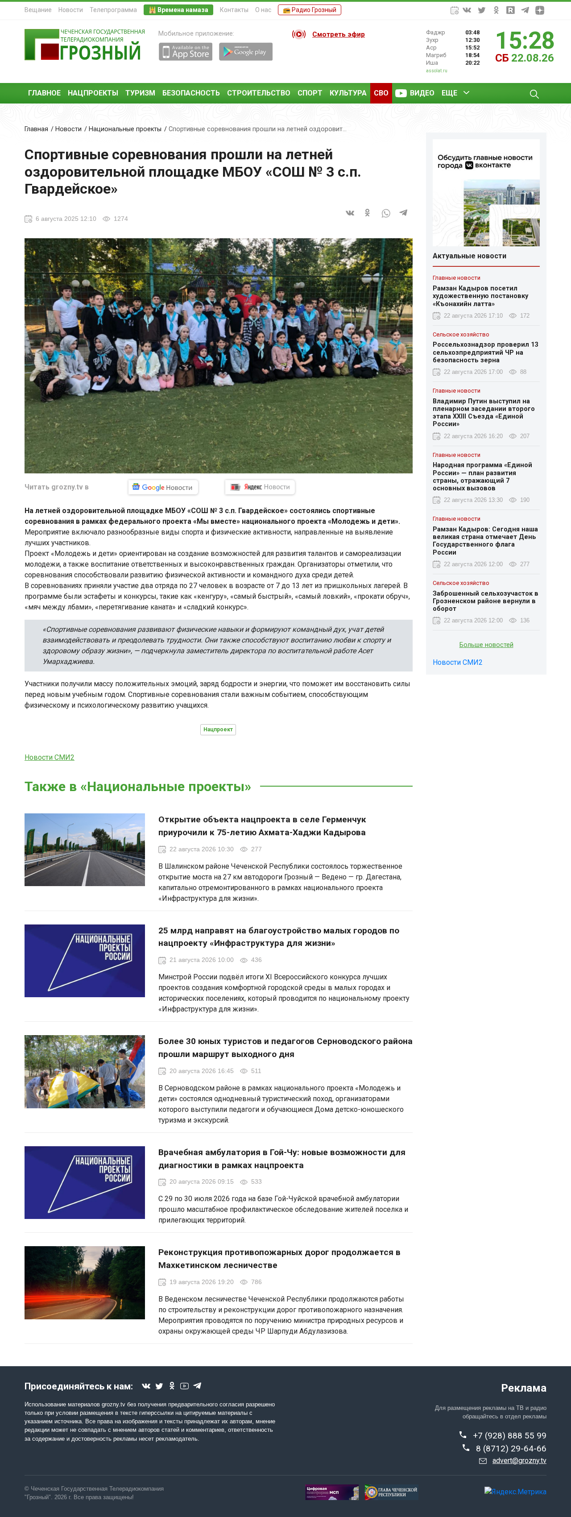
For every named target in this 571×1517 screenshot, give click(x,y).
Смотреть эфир (338, 34)
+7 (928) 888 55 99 (509, 1435)
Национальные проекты (125, 129)
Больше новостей (486, 645)
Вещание (38, 9)
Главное (44, 93)
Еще (449, 93)
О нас (263, 9)
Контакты (234, 9)
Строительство (258, 93)
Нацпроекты (93, 93)
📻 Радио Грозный (309, 9)
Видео (422, 93)
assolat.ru (436, 70)
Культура (348, 93)
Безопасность (191, 93)
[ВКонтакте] (350, 218)
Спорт (310, 93)
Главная (36, 129)
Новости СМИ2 (49, 757)
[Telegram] (403, 218)
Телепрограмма (113, 9)
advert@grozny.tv (519, 1460)
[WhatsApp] (386, 218)
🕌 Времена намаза (178, 9)
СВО (381, 93)
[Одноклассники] (368, 218)
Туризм (140, 93)
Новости (70, 9)
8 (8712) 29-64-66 (511, 1448)
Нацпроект (218, 729)
